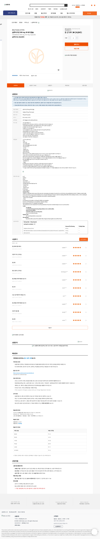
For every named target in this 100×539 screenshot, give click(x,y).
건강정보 (56, 9)
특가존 (89, 13)
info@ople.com (23, 518)
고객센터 (83, 5)
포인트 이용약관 (21, 512)
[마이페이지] (88, 5)
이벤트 (49, 9)
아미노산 (26, 22)
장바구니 (76, 44)
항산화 (13, 262)
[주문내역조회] (96, 5)
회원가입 (78, 5)
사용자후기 (43, 9)
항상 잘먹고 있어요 (16, 270)
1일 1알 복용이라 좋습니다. (19, 295)
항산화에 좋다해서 (16, 246)
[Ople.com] (6, 520)
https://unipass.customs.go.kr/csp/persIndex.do (23, 373)
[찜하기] (58, 70)
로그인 (73, 5)
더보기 (50, 328)
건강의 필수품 (15, 311)
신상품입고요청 (63, 9)
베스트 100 (30, 9)
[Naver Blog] (94, 516)
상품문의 (50, 85)
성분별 (20, 22)
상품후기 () (32, 85)
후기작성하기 (84, 239)
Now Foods (26, 75)
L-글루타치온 (34, 22)
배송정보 (67, 85)
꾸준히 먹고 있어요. (17, 254)
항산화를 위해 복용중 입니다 (19, 278)
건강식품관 (14, 22)
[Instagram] (90, 516)
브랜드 (36, 9)
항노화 (13, 287)
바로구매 (76, 49)
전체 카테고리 (11, 13)
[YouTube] (97, 516)
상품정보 (16, 85)
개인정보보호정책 (12, 512)
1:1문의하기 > (58, 526)
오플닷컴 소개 (5, 512)
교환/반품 (84, 85)
